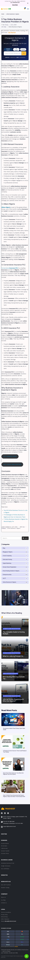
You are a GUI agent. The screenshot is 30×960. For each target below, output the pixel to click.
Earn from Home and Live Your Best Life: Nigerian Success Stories (13, 773)
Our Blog (3, 900)
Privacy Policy (4, 914)
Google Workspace (5, 866)
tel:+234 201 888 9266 (8, 821)
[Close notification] (28, 3)
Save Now (15, 5)
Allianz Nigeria (5, 207)
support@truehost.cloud (9, 826)
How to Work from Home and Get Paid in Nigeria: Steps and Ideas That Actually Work (14, 796)
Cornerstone (9, 268)
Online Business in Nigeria (12, 14)
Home (2, 14)
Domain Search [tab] (8, 49)
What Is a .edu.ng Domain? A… (13, 656)
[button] (10, 8)
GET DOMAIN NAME (10, 456)
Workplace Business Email (7, 863)
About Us (3, 897)
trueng (6, 24)
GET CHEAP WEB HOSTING (12, 464)
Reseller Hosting (5, 887)
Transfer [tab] (23, 49)
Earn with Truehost (6, 884)
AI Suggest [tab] (16, 49)
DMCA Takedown (5, 919)
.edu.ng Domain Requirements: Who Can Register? (13, 700)
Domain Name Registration (11, 628)
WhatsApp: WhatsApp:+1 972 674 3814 (13, 823)
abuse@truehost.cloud (10, 921)
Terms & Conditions (6, 912)
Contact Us (4, 902)
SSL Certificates (5, 868)
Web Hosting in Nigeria (10, 673)
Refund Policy (4, 916)
